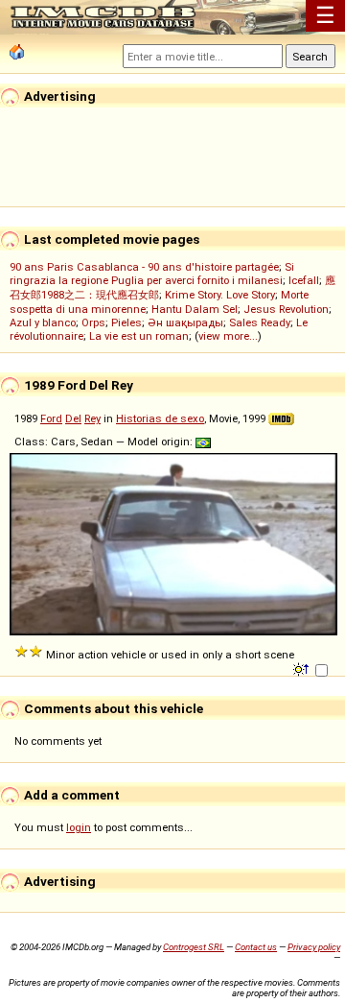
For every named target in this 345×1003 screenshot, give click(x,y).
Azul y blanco (43, 322)
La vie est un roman (139, 336)
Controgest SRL (193, 947)
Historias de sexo (160, 418)
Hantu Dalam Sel (194, 309)
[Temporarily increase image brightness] (302, 668)
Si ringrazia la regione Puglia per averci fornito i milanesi (152, 273)
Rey (92, 418)
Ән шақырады (185, 322)
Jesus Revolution (286, 309)
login (78, 827)
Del (73, 418)
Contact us (256, 947)
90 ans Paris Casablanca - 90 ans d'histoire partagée (144, 267)
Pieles (126, 322)
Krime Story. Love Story (220, 294)
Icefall (303, 280)
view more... (228, 336)
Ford (51, 418)
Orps (93, 322)
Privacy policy (314, 947)
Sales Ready (259, 322)
